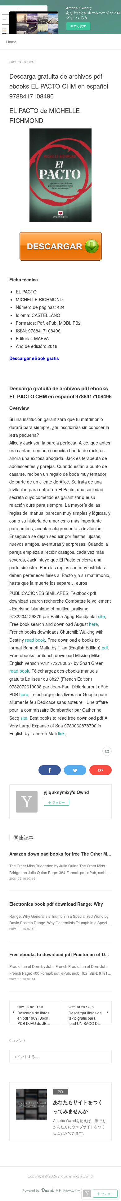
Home (11, 41)
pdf (105, 647)
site (101, 616)
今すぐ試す (78, 26)
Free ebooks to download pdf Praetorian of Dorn (60, 954)
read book (35, 640)
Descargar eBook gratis (34, 358)
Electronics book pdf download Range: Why (56, 904)
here (93, 624)
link (61, 733)
